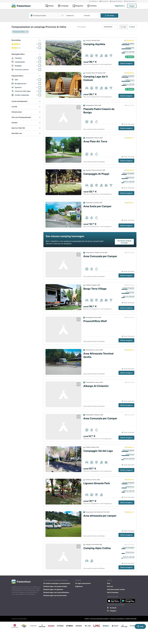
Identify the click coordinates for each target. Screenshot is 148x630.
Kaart (133, 27)
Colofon (87, 619)
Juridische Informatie (130, 619)
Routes (51, 6)
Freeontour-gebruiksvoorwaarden (99, 619)
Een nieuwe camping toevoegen (124, 242)
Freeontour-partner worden (116, 589)
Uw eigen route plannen (83, 583)
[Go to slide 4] (64, 63)
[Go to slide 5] (65, 63)
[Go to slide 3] (63, 63)
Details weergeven (126, 63)
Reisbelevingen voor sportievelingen (55, 586)
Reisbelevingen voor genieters (53, 589)
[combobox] (109, 26)
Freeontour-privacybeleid (117, 619)
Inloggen (132, 6)
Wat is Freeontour (113, 592)
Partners (93, 6)
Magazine (79, 6)
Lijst (124, 27)
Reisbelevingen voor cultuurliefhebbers (56, 592)
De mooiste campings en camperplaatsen (56, 583)
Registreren (119, 6)
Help (108, 583)
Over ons (110, 586)
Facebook (113, 608)
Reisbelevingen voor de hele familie (55, 595)
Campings (64, 6)
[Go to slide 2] (62, 63)
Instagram (113, 611)
